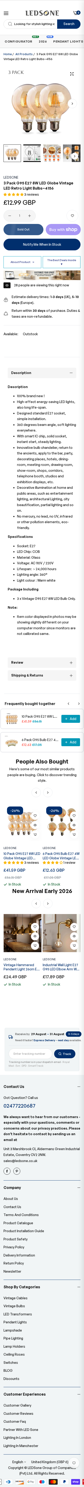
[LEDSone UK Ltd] (42, 13)
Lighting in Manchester (21, 1446)
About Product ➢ (22, 262)
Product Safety (16, 1239)
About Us (11, 1199)
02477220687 (19, 1105)
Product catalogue (18, 1223)
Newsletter (12, 1271)
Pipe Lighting (13, 1338)
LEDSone (11, 177)
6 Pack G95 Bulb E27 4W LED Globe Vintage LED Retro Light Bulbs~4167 (40, 740)
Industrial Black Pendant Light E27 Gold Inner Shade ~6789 (61, 967)
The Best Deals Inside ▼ (61, 262)
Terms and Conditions (21, 1215)
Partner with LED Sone (21, 1430)
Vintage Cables (16, 1298)
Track (67, 1054)
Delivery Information (19, 1255)
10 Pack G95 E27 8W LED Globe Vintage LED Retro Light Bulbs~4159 (40, 716)
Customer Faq (15, 1421)
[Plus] (29, 215)
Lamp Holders (14, 1346)
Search (68, 24)
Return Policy (14, 1263)
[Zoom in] (71, 73)
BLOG (8, 1370)
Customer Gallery (17, 1405)
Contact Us (12, 1207)
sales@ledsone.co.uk (20, 1161)
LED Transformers (18, 1314)
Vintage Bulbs (14, 1306)
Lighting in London (17, 1438)
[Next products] (79, 703)
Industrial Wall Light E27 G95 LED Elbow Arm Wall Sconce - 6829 (22, 967)
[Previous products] (68, 703)
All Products (24, 54)
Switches (11, 1363)
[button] (72, 103)
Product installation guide (24, 1231)
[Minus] (10, 215)
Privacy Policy (14, 1247)
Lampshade (13, 1330)
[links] (8, 1171)
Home (8, 54)
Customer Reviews (18, 1413)
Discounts (11, 1379)
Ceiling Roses (14, 1354)
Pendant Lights (15, 1322)
